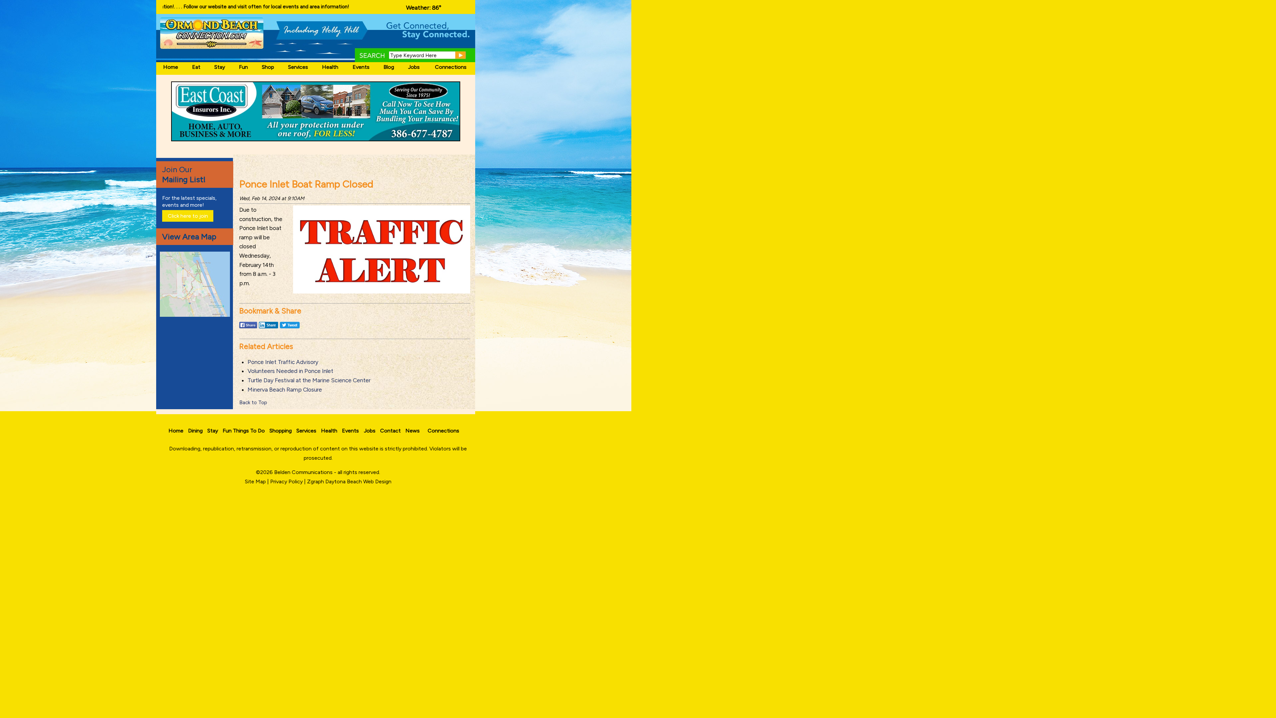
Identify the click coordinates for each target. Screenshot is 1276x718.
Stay (219, 67)
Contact (390, 430)
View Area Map (189, 236)
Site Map (255, 481)
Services (298, 67)
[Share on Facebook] (248, 328)
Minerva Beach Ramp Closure (285, 389)
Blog (388, 67)
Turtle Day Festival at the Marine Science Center (309, 380)
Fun (243, 67)
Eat (196, 67)
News (412, 430)
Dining (195, 430)
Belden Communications (304, 472)
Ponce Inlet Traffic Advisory (283, 362)
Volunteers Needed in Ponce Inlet (290, 371)
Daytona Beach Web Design (358, 481)
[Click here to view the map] (196, 315)
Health (330, 67)
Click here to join (188, 216)
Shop (268, 67)
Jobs (414, 67)
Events (361, 67)
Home (170, 67)
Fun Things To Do (244, 430)
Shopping (280, 430)
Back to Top (253, 403)
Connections (451, 67)
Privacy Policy (286, 481)
